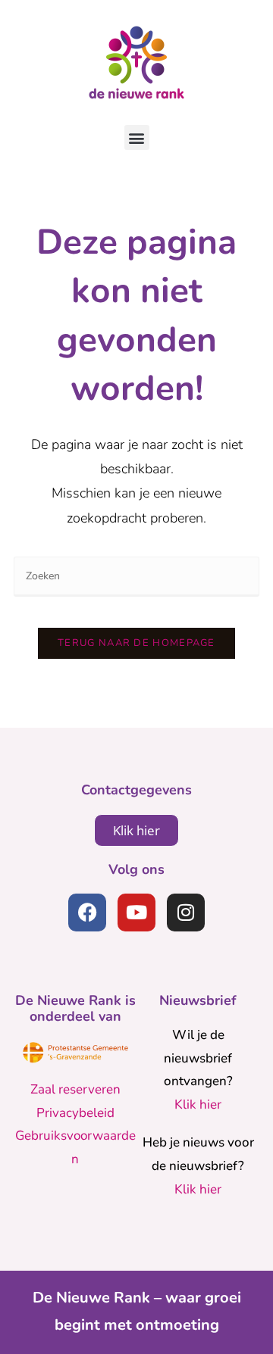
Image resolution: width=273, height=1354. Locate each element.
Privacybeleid (75, 1113)
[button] (136, 137)
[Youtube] (136, 912)
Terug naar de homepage (136, 643)
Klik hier (197, 1104)
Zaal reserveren (75, 1089)
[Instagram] (186, 912)
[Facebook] (87, 912)
